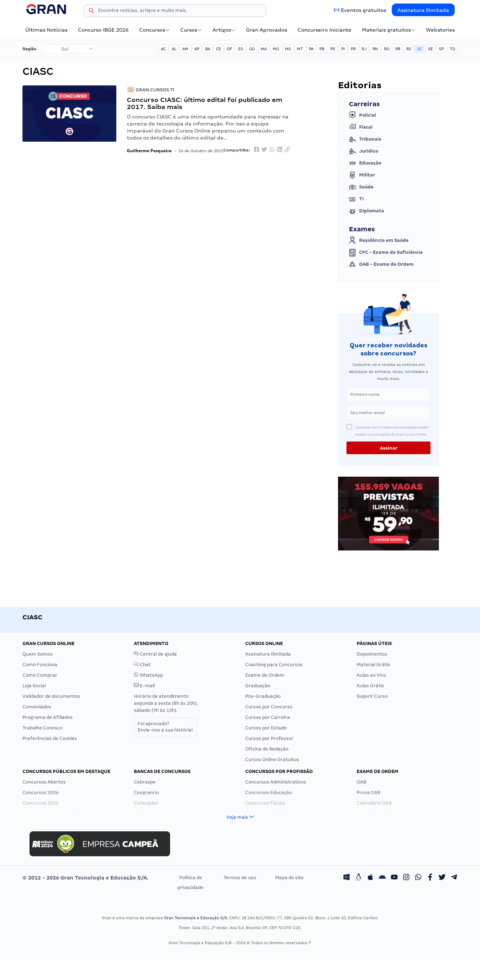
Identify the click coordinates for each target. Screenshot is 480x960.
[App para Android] (382, 878)
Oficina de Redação (266, 749)
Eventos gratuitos (363, 10)
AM (185, 49)
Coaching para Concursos (274, 664)
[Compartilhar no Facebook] (256, 150)
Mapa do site (289, 877)
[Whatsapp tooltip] (418, 878)
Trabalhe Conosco (42, 727)
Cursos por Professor (269, 738)
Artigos (222, 30)
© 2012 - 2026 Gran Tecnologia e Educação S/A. (85, 878)
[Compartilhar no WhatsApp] (272, 150)
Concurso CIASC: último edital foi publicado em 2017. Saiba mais (204, 103)
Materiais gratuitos (386, 30)
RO (386, 49)
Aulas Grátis (370, 685)
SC (419, 49)
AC (163, 49)
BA (207, 49)
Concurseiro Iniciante (324, 30)
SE (430, 49)
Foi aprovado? (165, 727)
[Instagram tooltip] (406, 878)
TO (452, 49)
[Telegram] (454, 878)
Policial (367, 115)
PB (321, 49)
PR (353, 49)
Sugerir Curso (372, 696)
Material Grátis (373, 664)
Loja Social (34, 685)
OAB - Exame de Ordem (386, 264)
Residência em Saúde (384, 240)
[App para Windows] (346, 878)
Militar (367, 175)
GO (252, 49)
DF (229, 49)
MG (276, 49)
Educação (370, 163)
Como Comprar (39, 675)
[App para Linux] (358, 878)
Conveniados (36, 706)
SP (441, 49)
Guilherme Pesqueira (149, 151)
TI (361, 198)
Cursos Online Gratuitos (272, 759)
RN (375, 49)
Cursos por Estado (266, 727)
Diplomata (371, 210)
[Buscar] (91, 11)
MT (300, 49)
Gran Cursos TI (154, 89)
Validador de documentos (51, 696)
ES (240, 49)
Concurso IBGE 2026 (103, 30)
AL (174, 49)
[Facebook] (430, 878)
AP (196, 49)
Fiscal (365, 127)
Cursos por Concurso (268, 706)
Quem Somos (37, 654)
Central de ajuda (158, 654)
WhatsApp (151, 675)
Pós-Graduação (263, 696)
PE (332, 49)
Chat (145, 664)
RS (408, 49)
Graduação (257, 685)
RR (397, 49)
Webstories (440, 30)
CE (218, 49)
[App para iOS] (370, 878)
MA (264, 49)
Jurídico (368, 151)
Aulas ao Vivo (371, 675)
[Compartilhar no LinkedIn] (280, 150)
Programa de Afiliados (47, 717)
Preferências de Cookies (49, 738)
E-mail (147, 685)
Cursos (188, 30)
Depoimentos (372, 654)
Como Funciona (39, 664)
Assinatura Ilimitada (423, 10)
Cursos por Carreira (267, 717)
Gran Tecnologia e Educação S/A (195, 918)
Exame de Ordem (264, 675)
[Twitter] (442, 878)
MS (288, 49)
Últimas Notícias (46, 30)
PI (343, 49)
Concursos (152, 30)
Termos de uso (239, 877)
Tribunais (370, 139)
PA (311, 49)
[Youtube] (394, 878)
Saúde (366, 186)
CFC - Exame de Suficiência (391, 252)
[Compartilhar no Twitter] (264, 150)
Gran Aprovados (266, 30)
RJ (364, 49)
